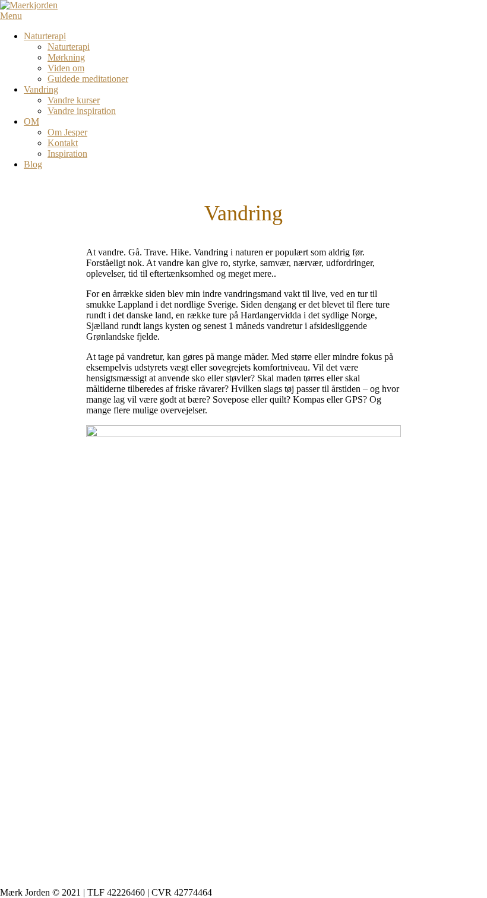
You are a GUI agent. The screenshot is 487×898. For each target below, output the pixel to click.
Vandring (41, 89)
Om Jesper (67, 132)
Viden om (66, 68)
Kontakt (63, 143)
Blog (33, 164)
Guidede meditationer (88, 79)
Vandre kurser (74, 100)
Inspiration (67, 153)
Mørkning (66, 57)
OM (31, 121)
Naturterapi (45, 36)
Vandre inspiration (82, 111)
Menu (11, 16)
